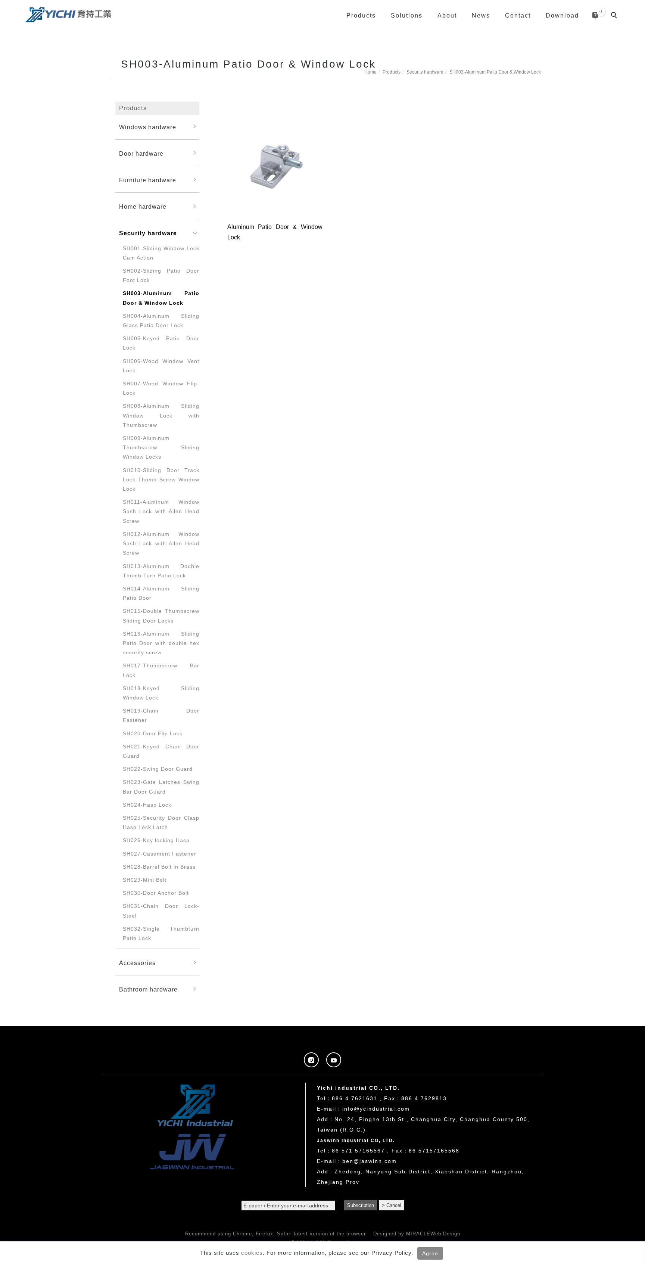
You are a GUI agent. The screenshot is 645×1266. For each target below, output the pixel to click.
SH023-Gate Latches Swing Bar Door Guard (161, 786)
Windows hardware (147, 127)
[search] (615, 16)
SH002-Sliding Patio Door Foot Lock (161, 275)
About (447, 15)
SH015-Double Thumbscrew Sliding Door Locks (161, 615)
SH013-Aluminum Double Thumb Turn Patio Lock (161, 570)
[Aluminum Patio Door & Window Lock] (274, 166)
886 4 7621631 (354, 1098)
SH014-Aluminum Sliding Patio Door (161, 593)
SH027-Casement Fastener (159, 854)
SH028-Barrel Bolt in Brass (159, 867)
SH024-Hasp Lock (147, 805)
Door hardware (141, 154)
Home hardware (142, 207)
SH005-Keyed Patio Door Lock (161, 343)
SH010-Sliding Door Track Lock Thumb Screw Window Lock (161, 479)
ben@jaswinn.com (369, 1161)
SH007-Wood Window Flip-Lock (161, 388)
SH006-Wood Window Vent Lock (161, 365)
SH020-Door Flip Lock (153, 733)
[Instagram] (311, 1059)
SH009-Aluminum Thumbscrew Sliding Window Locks (161, 447)
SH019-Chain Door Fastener (161, 715)
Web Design (445, 1233)
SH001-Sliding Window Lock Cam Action (161, 253)
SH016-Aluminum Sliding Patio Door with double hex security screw (161, 643)
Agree (430, 1253)
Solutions (407, 15)
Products (361, 15)
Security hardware (424, 72)
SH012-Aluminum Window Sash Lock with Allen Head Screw (161, 543)
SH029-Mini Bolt (144, 880)
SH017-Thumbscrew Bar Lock (161, 670)
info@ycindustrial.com (376, 1109)
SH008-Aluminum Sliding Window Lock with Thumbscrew (161, 415)
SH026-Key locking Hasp (156, 840)
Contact (518, 15)
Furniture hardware (147, 180)
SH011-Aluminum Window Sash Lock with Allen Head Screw (161, 511)
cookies (252, 1253)
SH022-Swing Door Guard (158, 769)
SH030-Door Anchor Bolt (156, 893)
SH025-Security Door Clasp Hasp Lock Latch (161, 822)
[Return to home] (68, 14)
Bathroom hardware (148, 989)
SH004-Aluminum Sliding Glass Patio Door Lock (161, 320)
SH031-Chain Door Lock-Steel (161, 910)
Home (370, 72)
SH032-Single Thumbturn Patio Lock (161, 933)
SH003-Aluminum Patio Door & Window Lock (495, 72)
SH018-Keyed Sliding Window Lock (161, 693)
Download (562, 15)
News (481, 15)
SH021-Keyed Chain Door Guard (161, 751)
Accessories (137, 963)
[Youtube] (333, 1059)
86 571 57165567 (358, 1151)
